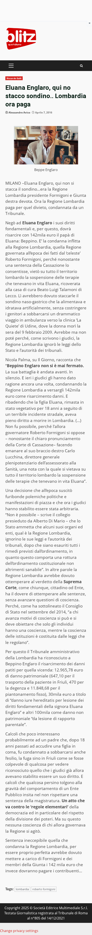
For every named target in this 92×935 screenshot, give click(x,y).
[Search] (81, 66)
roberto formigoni (43, 889)
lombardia (22, 889)
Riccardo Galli (14, 78)
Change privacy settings (19, 930)
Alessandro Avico (19, 112)
